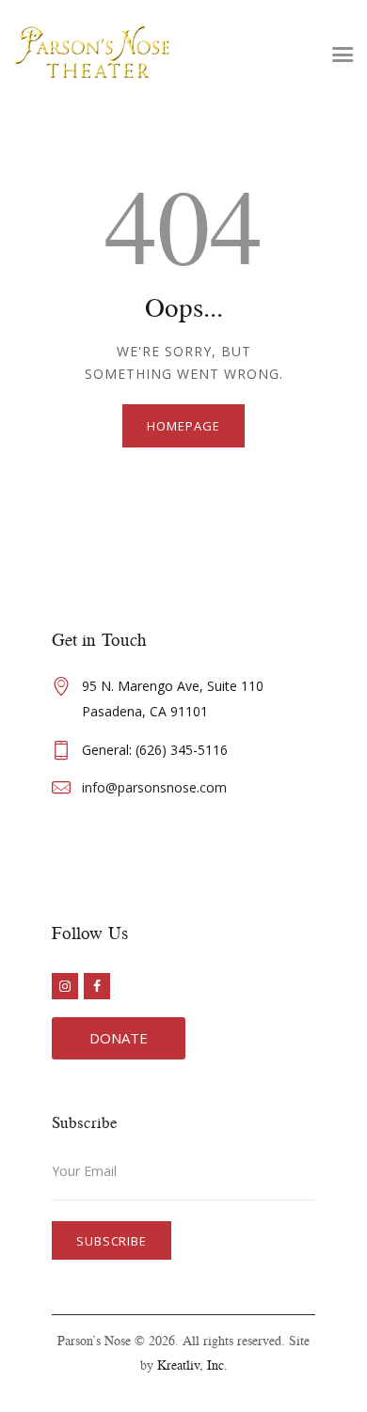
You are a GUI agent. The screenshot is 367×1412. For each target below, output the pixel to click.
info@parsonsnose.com (154, 787)
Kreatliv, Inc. (192, 1364)
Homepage (183, 425)
